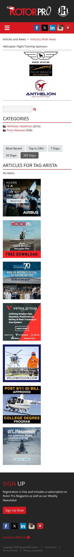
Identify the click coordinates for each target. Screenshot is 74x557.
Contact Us (50, 547)
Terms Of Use (10, 550)
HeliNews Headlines (19, 126)
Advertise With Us (15, 537)
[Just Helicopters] (37, 11)
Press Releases (16, 130)
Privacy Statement (33, 550)
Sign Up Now (14, 510)
